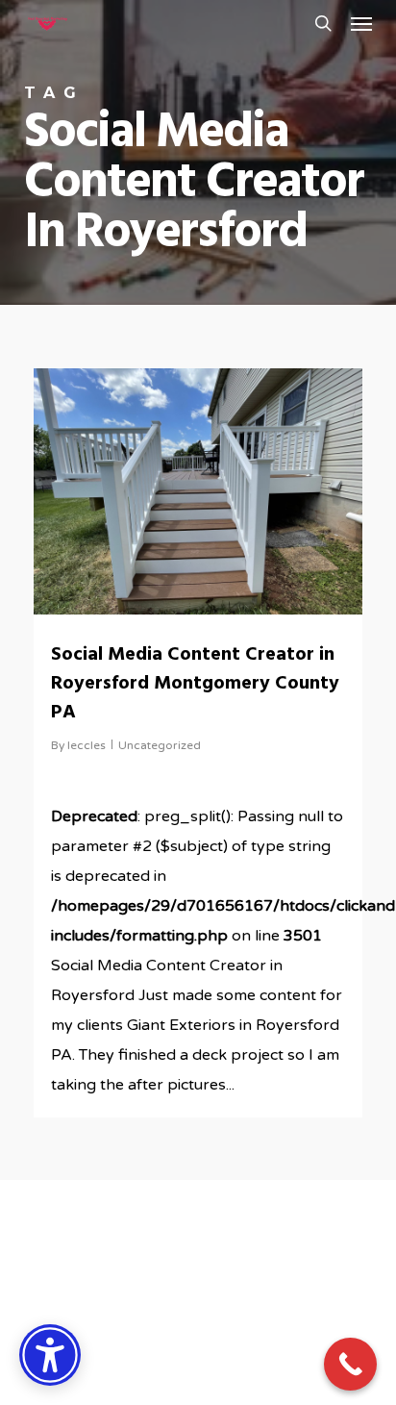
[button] (361, 23)
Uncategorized (159, 745)
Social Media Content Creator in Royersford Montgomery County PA (195, 684)
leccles (86, 745)
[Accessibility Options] (50, 1355)
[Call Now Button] (350, 1364)
